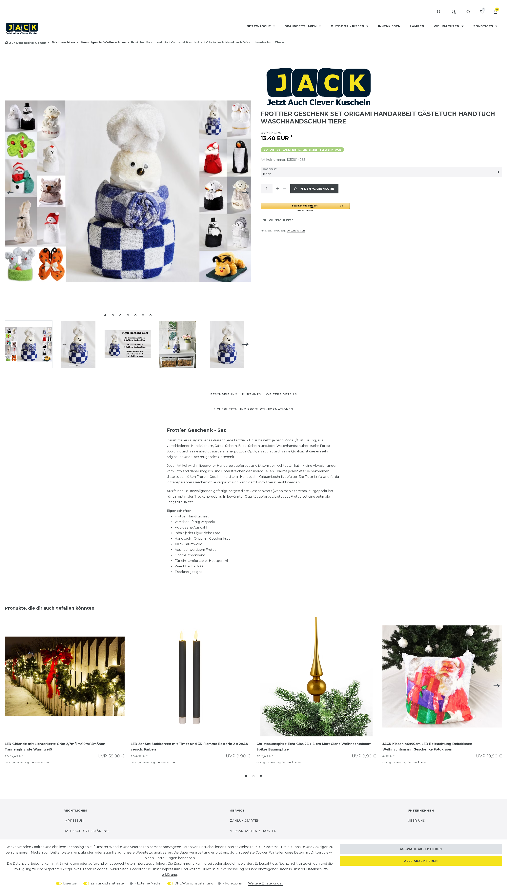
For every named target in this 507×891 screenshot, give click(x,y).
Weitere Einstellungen (265, 883)
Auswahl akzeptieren (421, 849)
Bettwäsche (259, 26)
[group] (65, 677)
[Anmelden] (439, 12)
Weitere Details (281, 394)
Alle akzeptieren (421, 861)
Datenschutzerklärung (86, 831)
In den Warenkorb (317, 188)
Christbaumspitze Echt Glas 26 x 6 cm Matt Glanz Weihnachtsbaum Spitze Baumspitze (314, 746)
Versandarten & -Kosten (253, 831)
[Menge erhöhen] (277, 188)
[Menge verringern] (284, 188)
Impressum (74, 820)
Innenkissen (389, 26)
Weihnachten (447, 26)
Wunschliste (281, 220)
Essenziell (71, 883)
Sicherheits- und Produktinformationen (253, 409)
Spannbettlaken (301, 26)
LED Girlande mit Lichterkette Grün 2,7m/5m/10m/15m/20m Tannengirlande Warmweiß (55, 746)
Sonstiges (483, 26)
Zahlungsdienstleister (108, 883)
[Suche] (468, 12)
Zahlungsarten (245, 820)
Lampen (417, 26)
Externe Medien (150, 883)
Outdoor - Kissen (348, 26)
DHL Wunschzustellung (193, 883)
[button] (305, 207)
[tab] (224, 394)
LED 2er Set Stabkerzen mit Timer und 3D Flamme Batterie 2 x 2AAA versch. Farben (189, 746)
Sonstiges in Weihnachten (103, 42)
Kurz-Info (251, 394)
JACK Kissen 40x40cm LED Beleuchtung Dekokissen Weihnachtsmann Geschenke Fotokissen (427, 746)
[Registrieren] (454, 12)
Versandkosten (296, 230)
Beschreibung (223, 394)
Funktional (234, 883)
